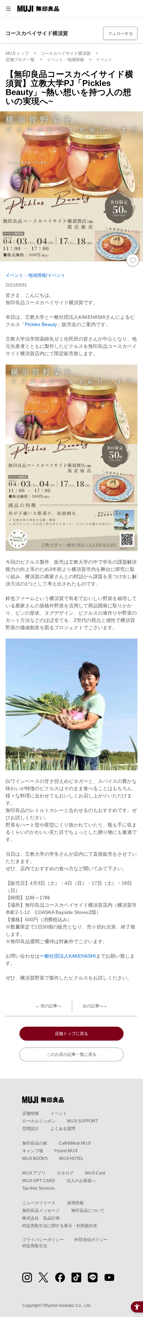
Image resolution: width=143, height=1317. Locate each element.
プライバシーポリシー (43, 1239)
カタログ (65, 1173)
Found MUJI (65, 1150)
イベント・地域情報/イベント (36, 275)
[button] (8, 8)
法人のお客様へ (81, 1180)
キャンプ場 (32, 1150)
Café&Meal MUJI (75, 1143)
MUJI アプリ (33, 1173)
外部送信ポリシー (91, 1239)
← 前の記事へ (48, 1005)
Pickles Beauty (41, 324)
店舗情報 (30, 1113)
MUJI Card (95, 1173)
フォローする (120, 33)
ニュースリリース (39, 1202)
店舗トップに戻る (71, 1033)
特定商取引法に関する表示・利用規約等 (59, 1225)
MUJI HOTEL (71, 1158)
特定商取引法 (34, 1245)
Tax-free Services (38, 1188)
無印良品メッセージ (41, 1210)
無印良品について (87, 1210)
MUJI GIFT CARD (38, 1180)
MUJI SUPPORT (82, 1121)
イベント (58, 1113)
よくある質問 (62, 1128)
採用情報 (75, 1202)
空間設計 (30, 1128)
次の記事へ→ (95, 1005)
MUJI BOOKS (35, 1158)
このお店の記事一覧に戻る (71, 1054)
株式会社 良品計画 (41, 1218)
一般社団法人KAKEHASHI (68, 956)
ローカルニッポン (39, 1121)
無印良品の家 (34, 1143)
